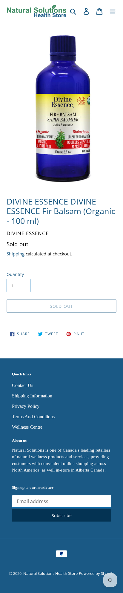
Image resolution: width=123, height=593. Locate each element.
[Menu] (112, 11)
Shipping (15, 254)
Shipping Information (32, 395)
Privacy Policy (25, 406)
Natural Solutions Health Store (50, 573)
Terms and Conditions (33, 416)
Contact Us (22, 385)
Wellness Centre (27, 427)
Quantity (15, 274)
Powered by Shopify (96, 573)
